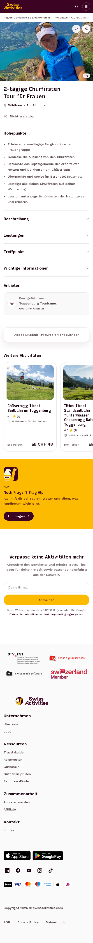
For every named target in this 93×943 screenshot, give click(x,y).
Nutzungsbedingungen (59, 614)
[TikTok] (50, 870)
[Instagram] (39, 870)
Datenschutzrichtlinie (23, 614)
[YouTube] (29, 870)
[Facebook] (18, 870)
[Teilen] (86, 29)
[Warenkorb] (76, 6)
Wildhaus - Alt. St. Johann (73, 17)
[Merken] (76, 29)
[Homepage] (13, 6)
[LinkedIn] (7, 870)
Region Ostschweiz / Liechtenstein (27, 17)
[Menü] (86, 6)
